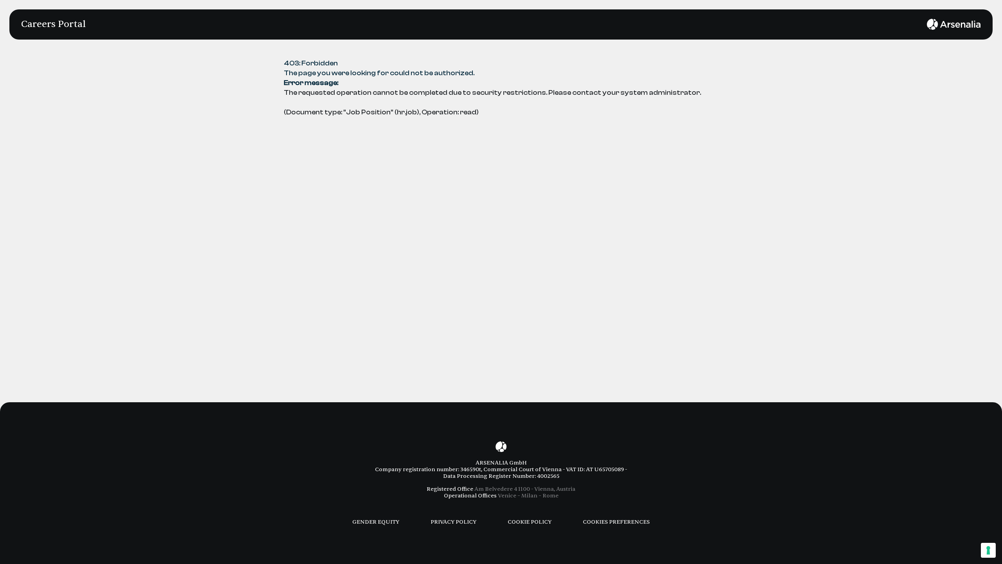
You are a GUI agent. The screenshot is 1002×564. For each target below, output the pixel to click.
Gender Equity (375, 522)
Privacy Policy (453, 522)
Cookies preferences (616, 522)
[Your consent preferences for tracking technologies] (988, 550)
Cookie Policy (529, 522)
